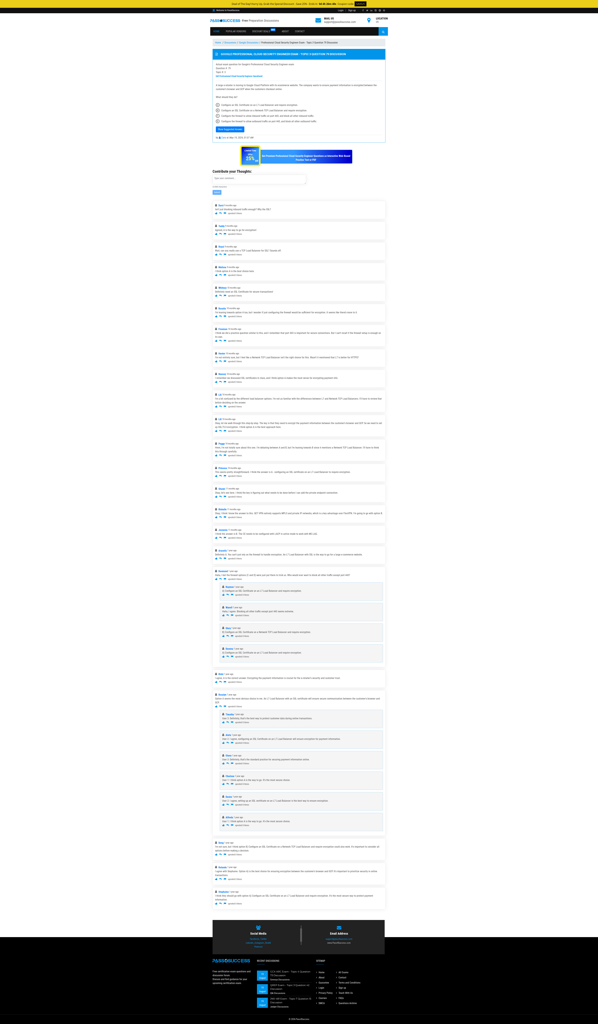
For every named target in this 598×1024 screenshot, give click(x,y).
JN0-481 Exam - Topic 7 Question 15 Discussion (290, 1000)
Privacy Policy (326, 992)
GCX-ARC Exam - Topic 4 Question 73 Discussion (290, 973)
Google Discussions (249, 42)
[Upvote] (216, 213)
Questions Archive (348, 1003)
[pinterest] (384, 10)
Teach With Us (346, 992)
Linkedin (249, 942)
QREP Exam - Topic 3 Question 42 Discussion (289, 987)
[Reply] (220, 213)
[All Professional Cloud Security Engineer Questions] (239, 76)
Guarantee (324, 982)
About (285, 31)
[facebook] (363, 10)
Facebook (254, 939)
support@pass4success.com (340, 22)
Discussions (230, 42)
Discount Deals (263, 31)
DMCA (322, 1003)
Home (216, 31)
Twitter (263, 939)
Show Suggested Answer (230, 129)
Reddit (268, 942)
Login (341, 10)
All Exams (343, 972)
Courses (323, 998)
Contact (300, 31)
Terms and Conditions (349, 982)
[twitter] (367, 10)
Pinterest (258, 946)
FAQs (341, 998)
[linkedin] (371, 10)
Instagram (259, 942)
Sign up (352, 10)
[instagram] (375, 10)
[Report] (225, 213)
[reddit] (379, 10)
